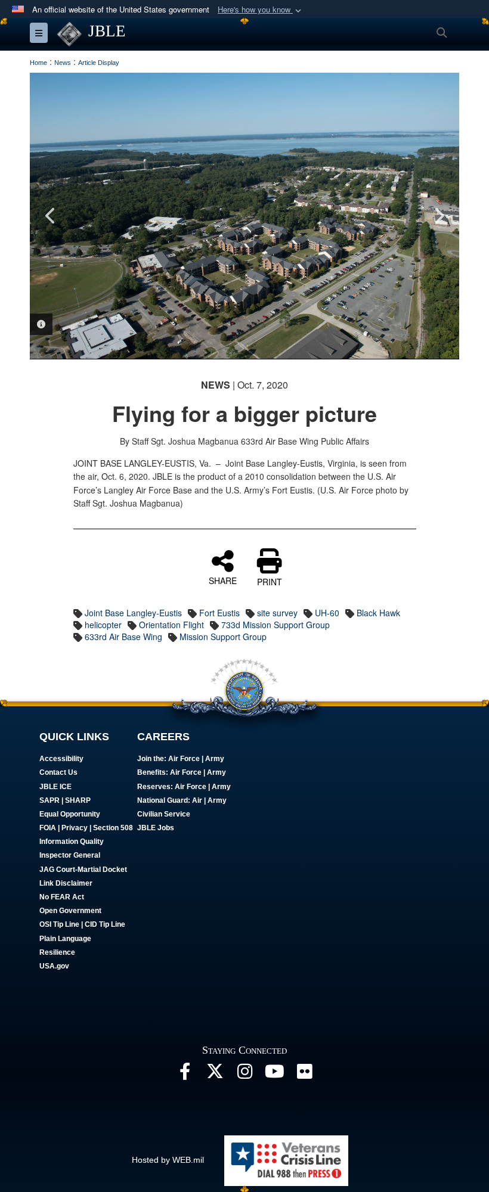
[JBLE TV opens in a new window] (274, 1074)
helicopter (103, 625)
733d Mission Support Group (275, 625)
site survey (277, 613)
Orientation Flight (171, 625)
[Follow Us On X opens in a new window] (215, 1074)
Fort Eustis (219, 613)
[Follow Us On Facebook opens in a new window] (185, 1074)
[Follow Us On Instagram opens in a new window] (244, 1074)
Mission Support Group (223, 636)
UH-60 (327, 613)
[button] (261, 10)
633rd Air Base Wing (123, 636)
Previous (51, 216)
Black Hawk (378, 613)
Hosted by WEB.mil (168, 1160)
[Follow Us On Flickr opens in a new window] (304, 1074)
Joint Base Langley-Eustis (133, 613)
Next (438, 216)
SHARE (223, 580)
